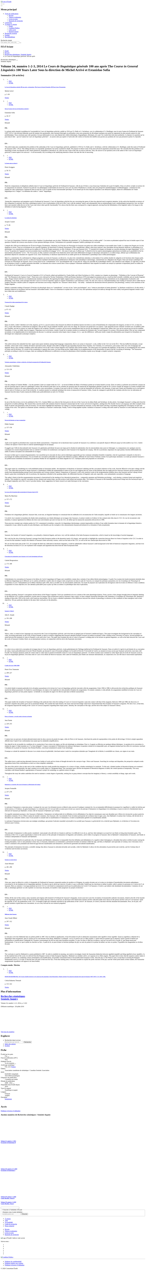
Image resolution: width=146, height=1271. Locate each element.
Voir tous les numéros (7, 1032)
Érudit (11, 26)
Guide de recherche (11, 1224)
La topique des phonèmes (11, 217)
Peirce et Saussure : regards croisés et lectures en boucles (18, 716)
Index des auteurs (10, 1044)
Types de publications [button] (11, 14)
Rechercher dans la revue (13, 1040)
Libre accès (12, 30)
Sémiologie (8, 1099)
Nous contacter (9, 1226)
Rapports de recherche (16, 21)
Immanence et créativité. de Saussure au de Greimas (22, 784)
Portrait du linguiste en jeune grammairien (15, 420)
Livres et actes (13, 19)
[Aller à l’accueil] (6, 1)
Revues (11, 15)
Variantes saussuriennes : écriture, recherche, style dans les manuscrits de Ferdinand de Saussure (28, 362)
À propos (14, 24)
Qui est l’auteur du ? (17, 108)
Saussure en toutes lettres (11, 859)
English (7, 35)
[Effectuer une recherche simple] (20, 42)
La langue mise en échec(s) (11, 163)
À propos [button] (8, 24)
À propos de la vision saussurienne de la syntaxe (16, 302)
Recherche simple (6, 40)
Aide (6, 1220)
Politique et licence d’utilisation (10, 1111)
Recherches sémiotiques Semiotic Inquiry (13, 997)
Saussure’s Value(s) (9, 611)
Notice (7, 98)
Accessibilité (9, 1222)
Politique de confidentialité (13, 1261)
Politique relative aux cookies (14, 1263)
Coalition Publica (14, 28)
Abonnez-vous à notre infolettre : (12, 1212)
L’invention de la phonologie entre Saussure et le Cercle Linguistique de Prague (24, 556)
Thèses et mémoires (15, 17)
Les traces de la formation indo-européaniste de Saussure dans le (21, 492)
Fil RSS (7, 1046)
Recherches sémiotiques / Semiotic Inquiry (18, 54)
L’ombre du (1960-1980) (12, 665)
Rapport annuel (13, 31)
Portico (13, 1067)
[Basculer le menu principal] (1, 5)
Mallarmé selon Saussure (11, 914)
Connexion (8, 22)
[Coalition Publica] (7, 1257)
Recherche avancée (11, 33)
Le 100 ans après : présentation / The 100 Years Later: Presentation (35, 87)
